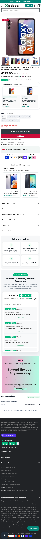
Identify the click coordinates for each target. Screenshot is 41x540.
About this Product (8, 203)
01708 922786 (9, 487)
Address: (3, 490)
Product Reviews (7, 231)
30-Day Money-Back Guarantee (13, 214)
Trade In (29, 5)
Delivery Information (7, 479)
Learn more (28, 76)
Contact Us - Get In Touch (8, 467)
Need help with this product (20, 165)
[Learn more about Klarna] (23, 76)
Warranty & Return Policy (8, 482)
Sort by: (3, 404)
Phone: (3, 487)
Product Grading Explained (8, 476)
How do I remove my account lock (10, 484)
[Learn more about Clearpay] (20, 76)
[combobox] (18, 10)
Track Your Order (6, 470)
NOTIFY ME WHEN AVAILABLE (22, 131)
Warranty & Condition (9, 220)
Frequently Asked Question (9, 473)
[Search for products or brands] (37, 10)
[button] (38, 37)
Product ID (5, 225)
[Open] (4, 535)
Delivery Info (6, 209)
